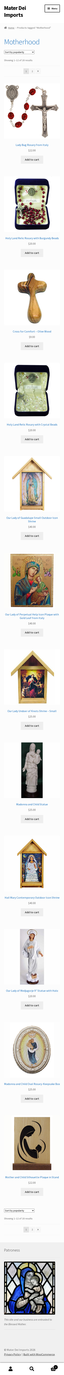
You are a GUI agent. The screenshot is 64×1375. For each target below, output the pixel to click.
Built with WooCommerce (39, 1354)
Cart (49, 1365)
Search (32, 1369)
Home (11, 27)
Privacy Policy (12, 1354)
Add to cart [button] (32, 159)
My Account (10, 1369)
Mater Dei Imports (15, 11)
